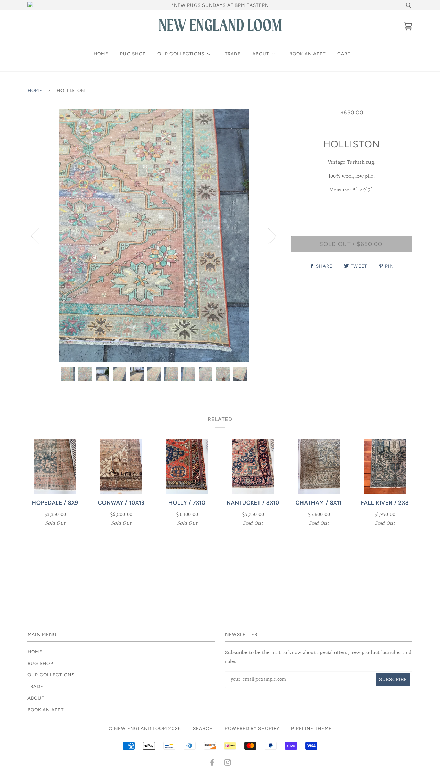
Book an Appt (307, 53)
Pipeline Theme (311, 728)
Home (101, 53)
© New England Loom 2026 (145, 728)
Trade (233, 53)
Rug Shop (133, 53)
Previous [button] (39, 235)
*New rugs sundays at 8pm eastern (220, 5)
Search (203, 728)
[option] (154, 235)
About (260, 53)
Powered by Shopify (252, 728)
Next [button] (268, 235)
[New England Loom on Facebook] (212, 763)
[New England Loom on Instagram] (227, 763)
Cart (343, 53)
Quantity (351, 207)
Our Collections (181, 53)
